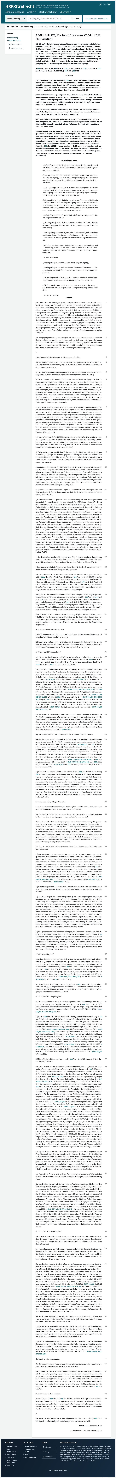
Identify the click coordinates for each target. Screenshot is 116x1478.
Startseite (13, 27)
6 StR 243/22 (61, 1286)
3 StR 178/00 (73, 689)
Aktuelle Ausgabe (14, 12)
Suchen (10, 33)
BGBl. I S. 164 (57, 1076)
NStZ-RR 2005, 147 (64, 1209)
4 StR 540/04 (92, 1351)
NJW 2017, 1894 (48, 1031)
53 (74, 71)
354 (80, 772)
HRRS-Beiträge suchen (30, 1450)
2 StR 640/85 (97, 1051)
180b (100, 689)
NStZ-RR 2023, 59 (74, 1286)
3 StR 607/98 (71, 762)
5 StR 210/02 (52, 1029)
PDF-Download (16, 48)
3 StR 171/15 (69, 1106)
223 (86, 597)
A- (105, 4)
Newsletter (94, 1452)
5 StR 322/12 (89, 1284)
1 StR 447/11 (71, 1036)
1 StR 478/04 (51, 1209)
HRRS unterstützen (11, 1450)
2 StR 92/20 (58, 764)
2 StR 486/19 (81, 744)
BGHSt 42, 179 (41, 697)
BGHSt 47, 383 (63, 1029)
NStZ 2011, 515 (41, 709)
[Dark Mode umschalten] (100, 4)
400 (51, 1399)
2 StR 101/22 (58, 882)
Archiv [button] (31, 12)
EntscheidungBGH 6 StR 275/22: (14, 38)
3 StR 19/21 (63, 976)
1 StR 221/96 (97, 694)
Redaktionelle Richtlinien (12, 1461)
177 (83, 582)
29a (55, 979)
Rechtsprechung (48, 12)
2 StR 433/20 (55, 707)
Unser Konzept (12, 1446)
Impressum (53, 1470)
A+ (109, 4)
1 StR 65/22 (50, 679)
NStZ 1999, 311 (83, 762)
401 (61, 1399)
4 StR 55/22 (80, 679)
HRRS (75, 1452)
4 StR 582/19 (92, 879)
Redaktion (10, 1465)
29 (67, 602)
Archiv (27, 1454)
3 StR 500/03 (88, 697)
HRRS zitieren (12, 1454)
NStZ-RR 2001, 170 (86, 689)
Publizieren (11, 1457)
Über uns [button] (64, 12)
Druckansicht (15, 44)
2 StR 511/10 (97, 707)
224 (38, 68)
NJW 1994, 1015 (84, 759)
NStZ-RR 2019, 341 (49, 1011)
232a (65, 68)
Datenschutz (62, 1470)
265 (37, 774)
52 (65, 71)
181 (47, 699)
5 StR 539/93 (73, 759)
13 (56, 68)
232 (99, 68)
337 (97, 1386)
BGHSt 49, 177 (47, 879)
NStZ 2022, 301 (74, 976)
